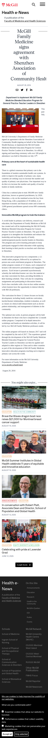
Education (7, 412)
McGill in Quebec (33, 608)
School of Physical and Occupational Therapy (10, 651)
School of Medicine (10, 634)
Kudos (29, 617)
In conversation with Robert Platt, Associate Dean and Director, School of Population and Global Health (24, 508)
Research (30, 597)
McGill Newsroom (34, 687)
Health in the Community (24, 412)
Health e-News (15, 12)
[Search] (34, 5)
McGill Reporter (33, 681)
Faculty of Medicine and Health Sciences (25, 21)
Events (29, 622)
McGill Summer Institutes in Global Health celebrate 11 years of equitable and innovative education (23, 463)
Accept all (7, 734)
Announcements (9, 501)
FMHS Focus (32, 675)
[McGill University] (11, 5)
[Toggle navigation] (42, 4)
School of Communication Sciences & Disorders (12, 662)
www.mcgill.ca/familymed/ (12, 365)
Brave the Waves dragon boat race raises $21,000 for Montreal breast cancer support (21, 419)
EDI (28, 613)
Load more (22, 565)
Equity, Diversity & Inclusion (26, 545)
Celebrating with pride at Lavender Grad (21, 551)
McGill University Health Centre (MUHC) (33, 637)
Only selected (21, 734)
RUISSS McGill (33, 662)
